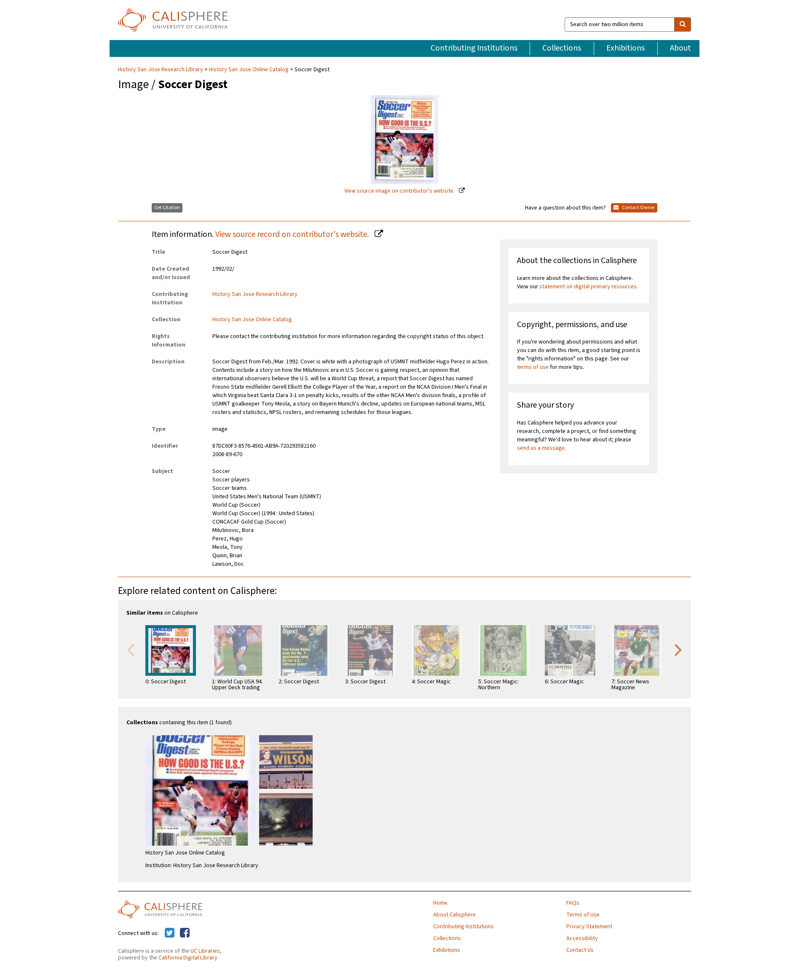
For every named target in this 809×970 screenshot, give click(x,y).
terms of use (533, 367)
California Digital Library (187, 958)
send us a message (541, 448)
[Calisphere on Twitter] (169, 933)
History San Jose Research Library (161, 69)
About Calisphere (454, 915)
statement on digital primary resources (588, 286)
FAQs (572, 903)
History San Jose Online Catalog (249, 69)
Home (440, 903)
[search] (682, 24)
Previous (130, 649)
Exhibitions (625, 48)
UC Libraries (205, 951)
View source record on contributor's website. (292, 234)
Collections (561, 48)
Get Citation (167, 207)
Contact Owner (638, 207)
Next (678, 649)
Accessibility (582, 938)
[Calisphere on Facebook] (185, 933)
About (680, 48)
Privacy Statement (589, 927)
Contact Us (580, 950)
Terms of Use (583, 915)
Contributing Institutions (474, 48)
